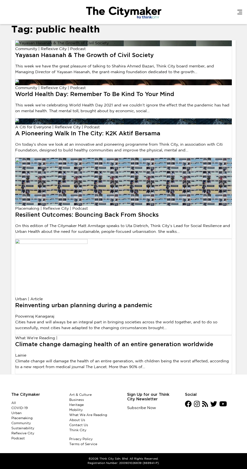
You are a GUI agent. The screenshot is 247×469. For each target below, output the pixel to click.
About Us (77, 420)
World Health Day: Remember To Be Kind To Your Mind (94, 94)
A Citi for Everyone (33, 127)
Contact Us (78, 425)
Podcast (78, 49)
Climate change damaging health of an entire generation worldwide (114, 344)
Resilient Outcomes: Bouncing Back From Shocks (87, 215)
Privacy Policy (81, 439)
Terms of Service (83, 444)
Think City (77, 430)
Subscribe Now (141, 408)
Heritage (76, 405)
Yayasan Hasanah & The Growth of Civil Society (84, 55)
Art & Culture (80, 394)
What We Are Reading (88, 415)
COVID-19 (19, 408)
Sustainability (22, 428)
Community (26, 49)
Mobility (76, 410)
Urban (21, 299)
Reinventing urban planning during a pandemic (83, 305)
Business (76, 399)
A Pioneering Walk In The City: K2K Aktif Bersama (87, 134)
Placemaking (27, 208)
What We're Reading (35, 338)
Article (36, 299)
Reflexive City (54, 49)
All (13, 403)
